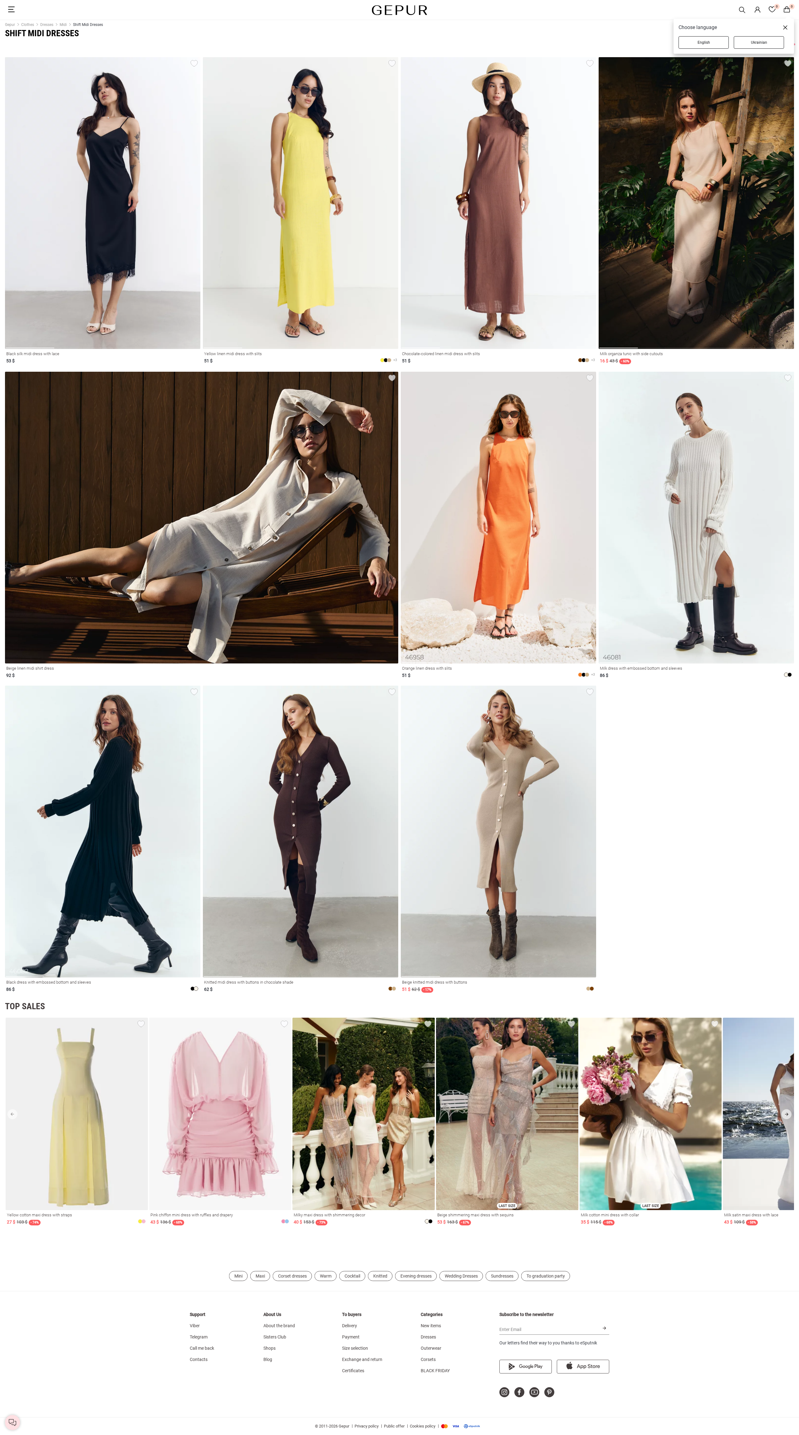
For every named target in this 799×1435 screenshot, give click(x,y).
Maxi (260, 1276)
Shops (269, 1348)
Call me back (202, 1348)
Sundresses (502, 1276)
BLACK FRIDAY (435, 1370)
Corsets (428, 1359)
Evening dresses (416, 1276)
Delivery (349, 1325)
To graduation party (546, 1276)
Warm (325, 1276)
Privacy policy (367, 1426)
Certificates (353, 1370)
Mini (238, 1276)
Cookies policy (422, 1426)
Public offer (394, 1426)
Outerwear (431, 1348)
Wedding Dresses (461, 1276)
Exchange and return (362, 1359)
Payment (351, 1336)
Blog (267, 1359)
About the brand (279, 1325)
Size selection (355, 1348)
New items (431, 1325)
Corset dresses (292, 1276)
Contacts (199, 1359)
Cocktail (352, 1276)
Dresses (428, 1336)
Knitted (380, 1276)
